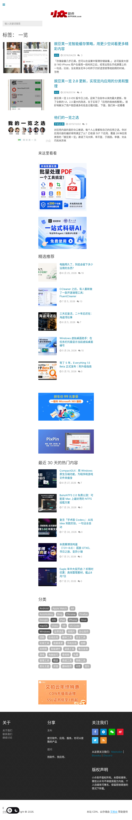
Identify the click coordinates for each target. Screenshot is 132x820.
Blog (59, 614)
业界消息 (59, 631)
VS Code (75, 625)
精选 (55, 660)
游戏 (42, 654)
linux (83, 620)
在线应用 (53, 637)
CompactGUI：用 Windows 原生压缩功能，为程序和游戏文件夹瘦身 (76, 474)
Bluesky (96, 755)
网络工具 (80, 660)
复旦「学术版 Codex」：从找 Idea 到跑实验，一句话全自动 (76, 523)
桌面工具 (69, 648)
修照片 (71, 631)
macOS (44, 625)
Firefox (84, 614)
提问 (49, 749)
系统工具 (67, 660)
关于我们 (7, 730)
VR (64, 625)
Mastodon (117, 751)
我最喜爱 (58, 643)
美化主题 (44, 666)
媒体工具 (67, 637)
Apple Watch (60, 608)
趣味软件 (67, 666)
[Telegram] (103, 732)
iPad (62, 620)
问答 (78, 666)
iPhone (73, 620)
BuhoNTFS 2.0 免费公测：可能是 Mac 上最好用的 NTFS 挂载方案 (76, 499)
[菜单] (5, 4)
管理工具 (44, 660)
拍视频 (43, 648)
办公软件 (84, 631)
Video (55, 625)
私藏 (75, 654)
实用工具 (44, 643)
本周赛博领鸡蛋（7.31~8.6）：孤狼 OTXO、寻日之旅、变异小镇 (76, 548)
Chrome (70, 614)
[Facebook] (95, 732)
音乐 (87, 666)
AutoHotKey (46, 614)
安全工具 (80, 637)
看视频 (65, 654)
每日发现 (83, 648)
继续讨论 (7, 737)
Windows (45, 631)
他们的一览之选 (66, 117)
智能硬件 (56, 648)
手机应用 (59, 124)
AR (72, 608)
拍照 (83, 643)
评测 (55, 666)
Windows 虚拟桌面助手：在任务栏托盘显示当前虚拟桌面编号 (76, 342)
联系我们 (7, 734)
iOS (56, 55)
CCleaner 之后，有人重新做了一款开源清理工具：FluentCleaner (76, 292)
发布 (49, 730)
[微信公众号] (112, 732)
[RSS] (103, 740)
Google (44, 620)
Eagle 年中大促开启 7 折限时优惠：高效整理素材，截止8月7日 (76, 572)
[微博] (120, 732)
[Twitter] (95, 740)
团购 (42, 637)
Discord (107, 755)
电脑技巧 (53, 654)
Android (44, 608)
